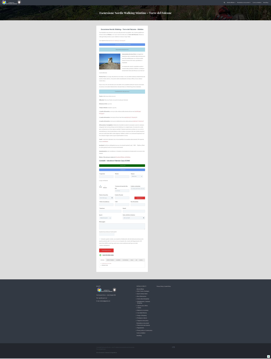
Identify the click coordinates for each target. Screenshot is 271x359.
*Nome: (117, 173)
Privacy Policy (160, 286)
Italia (100, 187)
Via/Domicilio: (134, 201)
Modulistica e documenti (243, 2)
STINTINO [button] (102, 260)
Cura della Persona (142, 312)
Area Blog (265, 2)
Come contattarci (257, 2)
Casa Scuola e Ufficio (142, 305)
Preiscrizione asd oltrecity (143, 325)
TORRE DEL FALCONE (106, 263)
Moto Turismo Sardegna (143, 291)
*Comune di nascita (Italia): (121, 187)
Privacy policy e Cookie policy (144, 330)
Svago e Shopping (142, 315)
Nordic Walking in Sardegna (118, 40)
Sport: (100, 215)
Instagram (174, 347)
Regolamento (140, 327)
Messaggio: (102, 221)
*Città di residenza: (104, 201)
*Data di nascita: (103, 195)
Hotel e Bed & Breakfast (143, 299)
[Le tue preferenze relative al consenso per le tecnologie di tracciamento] (268, 356)
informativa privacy (114, 241)
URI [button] (136, 260)
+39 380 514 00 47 (102, 298)
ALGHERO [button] (118, 260)
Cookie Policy (167, 286)
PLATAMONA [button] (125, 260)
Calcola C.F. (140, 198)
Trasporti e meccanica (142, 320)
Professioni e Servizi (142, 318)
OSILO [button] (132, 260)
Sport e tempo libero (142, 293)
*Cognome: (102, 173)
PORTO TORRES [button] (110, 260)
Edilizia (139, 307)
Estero (105, 187)
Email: (124, 208)
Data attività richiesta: (129, 215)
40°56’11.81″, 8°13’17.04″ (138, 121)
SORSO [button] (141, 260)
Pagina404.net (114, 352)
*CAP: (116, 201)
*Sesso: (133, 173)
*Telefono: (102, 208)
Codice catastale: (135, 186)
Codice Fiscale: (119, 195)
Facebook (172, 347)
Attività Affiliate (230, 2)
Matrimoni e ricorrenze (142, 310)
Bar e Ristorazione (141, 296)
